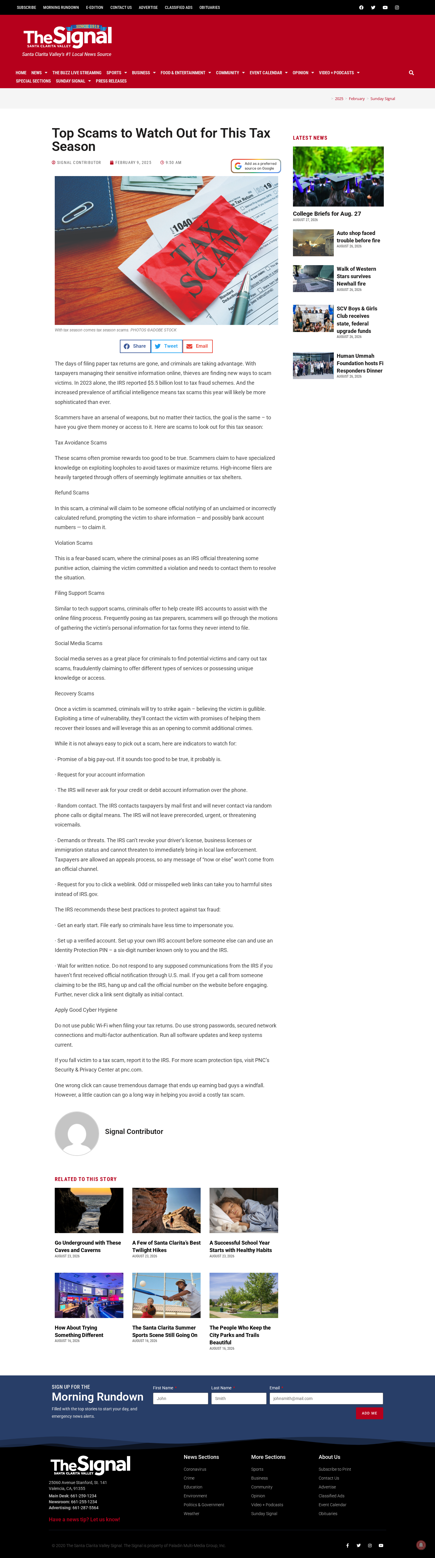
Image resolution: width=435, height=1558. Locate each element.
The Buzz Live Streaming (77, 72)
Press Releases (111, 81)
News (36, 72)
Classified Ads (178, 7)
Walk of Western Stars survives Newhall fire (356, 276)
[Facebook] (361, 7)
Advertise (148, 7)
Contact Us (121, 7)
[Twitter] (373, 7)
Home (21, 72)
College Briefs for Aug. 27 (327, 213)
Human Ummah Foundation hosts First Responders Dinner (363, 363)
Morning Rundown (61, 7)
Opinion (300, 72)
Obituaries (209, 7)
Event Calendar (266, 72)
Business (141, 72)
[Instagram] (396, 7)
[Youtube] (385, 7)
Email (275, 1387)
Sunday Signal (70, 81)
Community (227, 72)
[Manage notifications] (421, 1545)
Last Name (221, 1387)
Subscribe (26, 7)
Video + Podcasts (336, 72)
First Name (163, 1387)
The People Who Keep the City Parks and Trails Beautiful (240, 1335)
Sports (114, 72)
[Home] (327, 98)
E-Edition (94, 7)
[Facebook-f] (347, 1546)
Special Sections (33, 81)
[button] (411, 73)
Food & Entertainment (183, 72)
